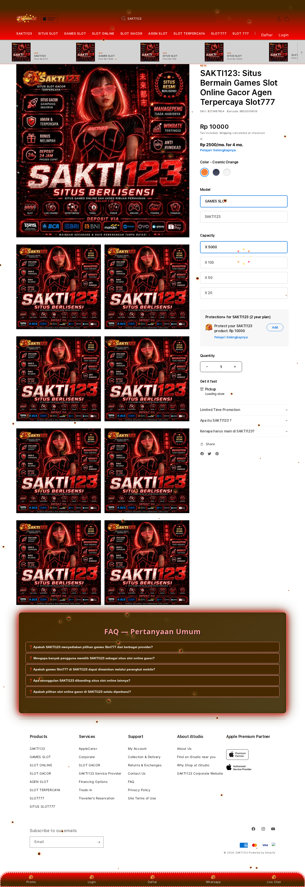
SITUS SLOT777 (42, 806)
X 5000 (211, 247)
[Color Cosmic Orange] (204, 172)
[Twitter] (210, 454)
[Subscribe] (98, 842)
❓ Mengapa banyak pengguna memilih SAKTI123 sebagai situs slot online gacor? (92, 658)
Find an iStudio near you (196, 757)
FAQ (131, 782)
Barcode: (233, 111)
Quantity (207, 356)
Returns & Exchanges (144, 765)
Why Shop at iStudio (193, 765)
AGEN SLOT (157, 33)
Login (92, 882)
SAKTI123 (24, 33)
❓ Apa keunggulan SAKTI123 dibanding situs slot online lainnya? (79, 680)
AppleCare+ (88, 748)
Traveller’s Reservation (97, 798)
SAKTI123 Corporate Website (200, 773)
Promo (31, 882)
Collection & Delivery (144, 757)
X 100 (209, 262)
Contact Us (137, 773)
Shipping (225, 133)
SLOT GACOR (131, 33)
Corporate (87, 757)
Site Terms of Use (142, 798)
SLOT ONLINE (103, 33)
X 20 (208, 293)
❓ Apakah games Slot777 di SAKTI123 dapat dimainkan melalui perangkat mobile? (92, 669)
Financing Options (93, 782)
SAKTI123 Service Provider (100, 773)
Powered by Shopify (262, 852)
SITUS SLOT (48, 33)
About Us (184, 748)
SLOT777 (218, 33)
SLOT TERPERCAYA (189, 33)
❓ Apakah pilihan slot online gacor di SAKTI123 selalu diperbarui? (80, 691)
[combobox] (167, 19)
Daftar (152, 882)
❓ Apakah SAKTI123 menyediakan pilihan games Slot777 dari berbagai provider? (91, 647)
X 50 (209, 278)
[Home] (26, 18)
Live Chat (274, 882)
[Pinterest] (218, 454)
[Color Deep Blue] (216, 172)
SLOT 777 (240, 33)
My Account (137, 748)
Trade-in (85, 790)
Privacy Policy (139, 790)
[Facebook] (203, 454)
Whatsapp (213, 882)
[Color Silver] (226, 172)
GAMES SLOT (75, 33)
